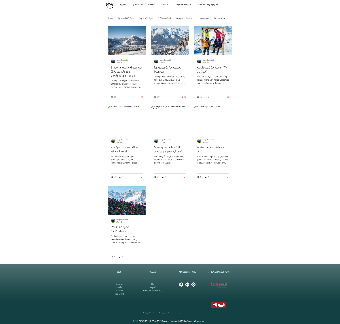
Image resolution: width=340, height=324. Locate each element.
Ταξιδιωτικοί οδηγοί (164, 18)
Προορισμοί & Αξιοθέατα (126, 18)
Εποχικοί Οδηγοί (204, 18)
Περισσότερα (218, 18)
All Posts (110, 18)
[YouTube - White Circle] (187, 284)
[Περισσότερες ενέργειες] (142, 61)
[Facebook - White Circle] (181, 284)
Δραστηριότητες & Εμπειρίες (184, 18)
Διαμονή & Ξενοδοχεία (146, 18)
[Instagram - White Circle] (193, 284)
